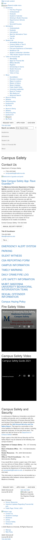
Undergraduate (14, 12)
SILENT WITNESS (12, 255)
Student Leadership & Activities (19, 52)
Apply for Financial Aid (17, 61)
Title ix (5, 240)
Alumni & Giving (11, 97)
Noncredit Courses (16, 24)
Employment (10, 103)
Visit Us (12, 38)
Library (12, 22)
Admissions (9, 26)
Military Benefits (15, 63)
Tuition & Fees (14, 73)
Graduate (13, 14)
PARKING (7, 251)
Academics (9, 8)
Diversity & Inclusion (16, 79)
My (9, 105)
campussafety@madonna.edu (15, 173)
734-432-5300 (6, 125)
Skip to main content (8, 1)
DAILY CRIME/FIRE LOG (15, 274)
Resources (9, 524)
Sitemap (8, 530)
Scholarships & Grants (17, 67)
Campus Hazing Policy (14, 301)
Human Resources (12, 502)
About (7, 75)
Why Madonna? (15, 93)
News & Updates (15, 85)
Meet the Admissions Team (18, 34)
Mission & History (15, 83)
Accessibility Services (16, 42)
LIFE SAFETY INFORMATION (18, 279)
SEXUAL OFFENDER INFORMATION (13, 295)
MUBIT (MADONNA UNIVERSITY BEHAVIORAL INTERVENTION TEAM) (17, 286)
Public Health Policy (16, 87)
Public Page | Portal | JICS (14, 508)
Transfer (12, 36)
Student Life (9, 40)
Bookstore (9, 518)
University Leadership (17, 89)
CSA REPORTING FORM (15, 260)
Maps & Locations (15, 81)
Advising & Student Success (18, 18)
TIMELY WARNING (12, 270)
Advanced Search (15, 95)
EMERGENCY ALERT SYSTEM (19, 246)
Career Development (16, 46)
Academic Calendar (16, 16)
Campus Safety (10, 522)
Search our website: (8, 128)
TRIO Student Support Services (20, 54)
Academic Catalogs (12, 516)
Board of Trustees (15, 91)
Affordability (13, 59)
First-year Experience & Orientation (21, 48)
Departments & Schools (17, 20)
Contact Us (9, 513)
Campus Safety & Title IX (18, 44)
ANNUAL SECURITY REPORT (12, 226)
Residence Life (14, 50)
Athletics (8, 99)
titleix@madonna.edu (8, 236)
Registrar (13, 65)
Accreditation (14, 77)
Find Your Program (16, 10)
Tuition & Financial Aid (13, 57)
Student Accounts (15, 69)
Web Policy (9, 532)
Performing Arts (11, 101)
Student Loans (14, 71)
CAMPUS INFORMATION (15, 265)
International (14, 32)
